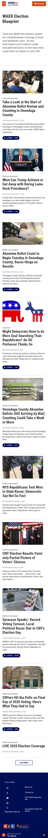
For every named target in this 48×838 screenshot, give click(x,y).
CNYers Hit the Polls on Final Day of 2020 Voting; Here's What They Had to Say (23, 701)
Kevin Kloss (6, 752)
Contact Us (29, 792)
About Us (28, 787)
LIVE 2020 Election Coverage (23, 746)
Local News (6, 328)
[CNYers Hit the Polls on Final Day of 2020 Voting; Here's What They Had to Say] (22, 677)
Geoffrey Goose (7, 712)
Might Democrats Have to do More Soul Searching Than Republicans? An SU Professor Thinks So (23, 337)
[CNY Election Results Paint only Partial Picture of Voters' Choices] (22, 533)
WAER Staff (6, 568)
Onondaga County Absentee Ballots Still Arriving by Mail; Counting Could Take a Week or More (23, 415)
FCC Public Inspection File (33, 798)
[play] (3, 835)
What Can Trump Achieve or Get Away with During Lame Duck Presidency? (22, 184)
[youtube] (7, 798)
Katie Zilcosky (7, 638)
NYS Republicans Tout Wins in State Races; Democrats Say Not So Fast (22, 491)
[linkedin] (7, 803)
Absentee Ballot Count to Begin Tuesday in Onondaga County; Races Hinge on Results (22, 259)
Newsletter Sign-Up (12, 812)
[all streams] (44, 835)
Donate (40, 4)
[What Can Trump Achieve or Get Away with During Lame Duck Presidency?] (22, 160)
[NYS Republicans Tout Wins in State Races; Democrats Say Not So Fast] (22, 467)
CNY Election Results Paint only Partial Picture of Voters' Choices (22, 557)
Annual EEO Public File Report (33, 810)
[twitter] (7, 808)
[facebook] (7, 793)
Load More (24, 762)
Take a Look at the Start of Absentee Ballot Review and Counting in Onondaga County (23, 108)
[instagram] (7, 788)
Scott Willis (6, 120)
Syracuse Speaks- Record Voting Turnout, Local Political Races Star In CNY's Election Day (23, 626)
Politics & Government (10, 98)
